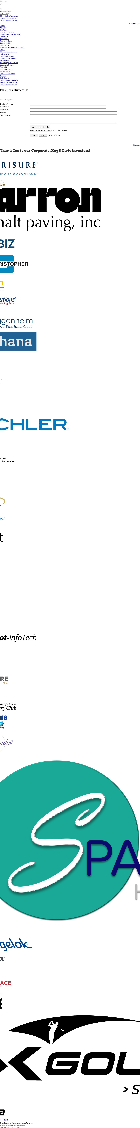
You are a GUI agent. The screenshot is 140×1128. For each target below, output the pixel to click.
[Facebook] (129, 23)
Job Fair (3, 76)
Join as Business (6, 41)
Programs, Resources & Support (12, 47)
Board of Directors (7, 32)
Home (2, 26)
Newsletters (4, 60)
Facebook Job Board (7, 74)
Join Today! (4, 39)
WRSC (2, 50)
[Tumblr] (137, 23)
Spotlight (3, 67)
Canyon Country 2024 (8, 20)
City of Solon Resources (9, 16)
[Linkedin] (135, 23)
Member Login (5, 11)
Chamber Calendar (7, 56)
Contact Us (4, 36)
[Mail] (139, 23)
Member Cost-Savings (8, 52)
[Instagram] (133, 23)
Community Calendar (8, 58)
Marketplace (5, 71)
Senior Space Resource (8, 18)
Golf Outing (4, 14)
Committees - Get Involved (10, 34)
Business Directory (7, 65)
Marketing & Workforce (9, 63)
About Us (3, 28)
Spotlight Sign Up (6, 69)
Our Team (3, 30)
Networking (4, 54)
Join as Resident (6, 43)
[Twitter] (131, 23)
